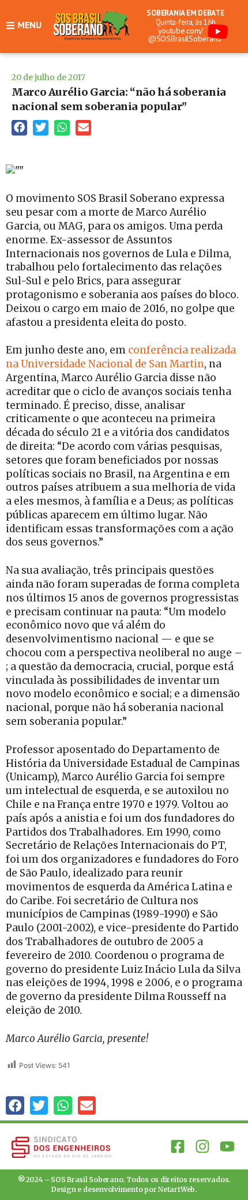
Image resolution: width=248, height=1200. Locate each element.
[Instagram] (203, 1146)
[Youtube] (227, 1146)
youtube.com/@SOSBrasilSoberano (184, 34)
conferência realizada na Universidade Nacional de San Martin (121, 357)
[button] (19, 128)
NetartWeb (176, 1189)
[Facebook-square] (177, 1146)
